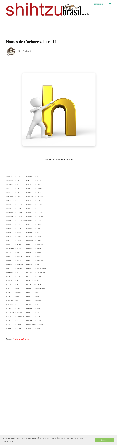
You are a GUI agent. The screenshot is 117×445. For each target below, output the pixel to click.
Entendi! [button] (104, 440)
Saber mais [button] (8, 441)
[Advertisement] (58, 24)
